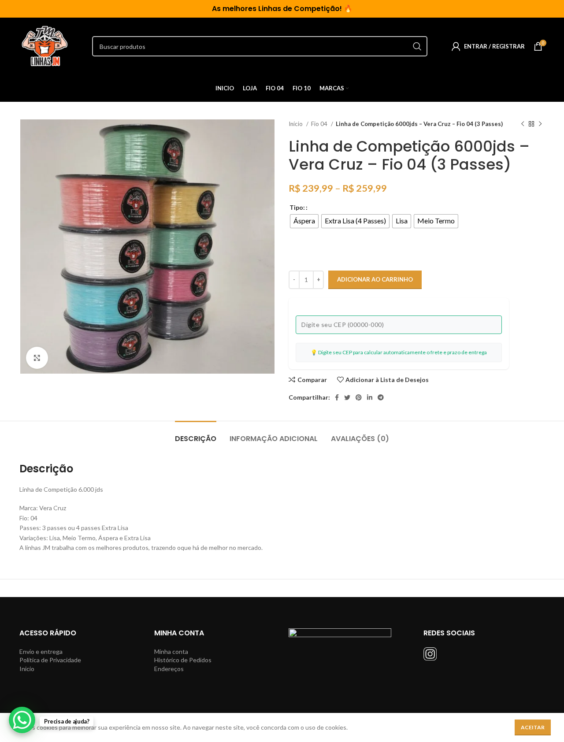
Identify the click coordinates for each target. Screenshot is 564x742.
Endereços (169, 668)
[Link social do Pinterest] (358, 397)
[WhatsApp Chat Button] (22, 720)
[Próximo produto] (540, 124)
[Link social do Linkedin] (369, 397)
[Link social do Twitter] (347, 397)
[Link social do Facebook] (336, 397)
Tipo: (297, 207)
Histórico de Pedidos (183, 660)
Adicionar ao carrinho (375, 279)
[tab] (195, 434)
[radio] (304, 221)
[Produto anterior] (522, 124)
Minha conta (171, 651)
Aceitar (533, 727)
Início (296, 123)
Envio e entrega (41, 651)
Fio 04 (320, 123)
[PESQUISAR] (417, 46)
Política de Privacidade (50, 660)
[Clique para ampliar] (37, 358)
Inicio (26, 668)
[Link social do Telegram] (380, 397)
